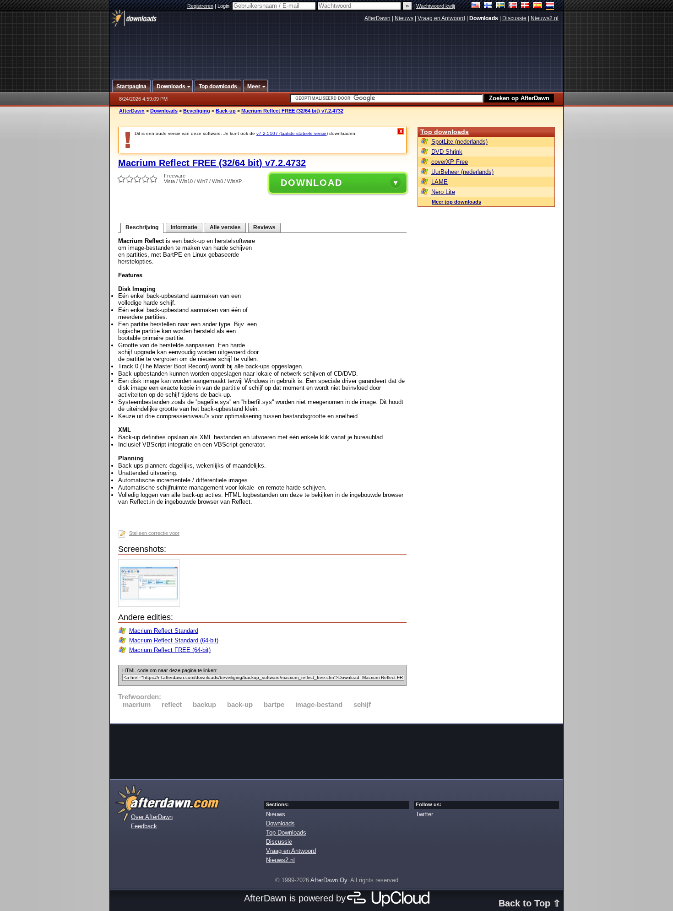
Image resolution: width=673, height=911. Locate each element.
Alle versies (225, 227)
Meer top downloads (456, 202)
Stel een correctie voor (154, 533)
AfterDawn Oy (328, 880)
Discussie (514, 18)
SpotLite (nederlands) (459, 141)
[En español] (537, 6)
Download (311, 183)
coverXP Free (449, 161)
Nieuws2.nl (545, 18)
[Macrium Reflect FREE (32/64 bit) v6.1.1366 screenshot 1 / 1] (151, 604)
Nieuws (404, 18)
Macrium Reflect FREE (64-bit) (170, 650)
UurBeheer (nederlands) (462, 171)
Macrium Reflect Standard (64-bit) (173, 640)
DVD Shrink (446, 151)
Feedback (144, 826)
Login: (224, 6)
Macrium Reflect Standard (163, 630)
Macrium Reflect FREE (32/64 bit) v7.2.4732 (292, 110)
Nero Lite (443, 192)
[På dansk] (525, 6)
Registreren (200, 6)
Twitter (424, 814)
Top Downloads (286, 832)
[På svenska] (500, 6)
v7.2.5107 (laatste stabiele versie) (292, 133)
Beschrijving (141, 227)
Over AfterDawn (152, 817)
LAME (439, 181)
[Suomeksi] (488, 6)
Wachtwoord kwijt (435, 6)
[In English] (476, 6)
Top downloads (444, 131)
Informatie (184, 227)
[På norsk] (513, 6)
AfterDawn (377, 18)
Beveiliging (196, 110)
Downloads (164, 110)
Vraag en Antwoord (441, 18)
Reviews (264, 227)
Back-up (226, 110)
